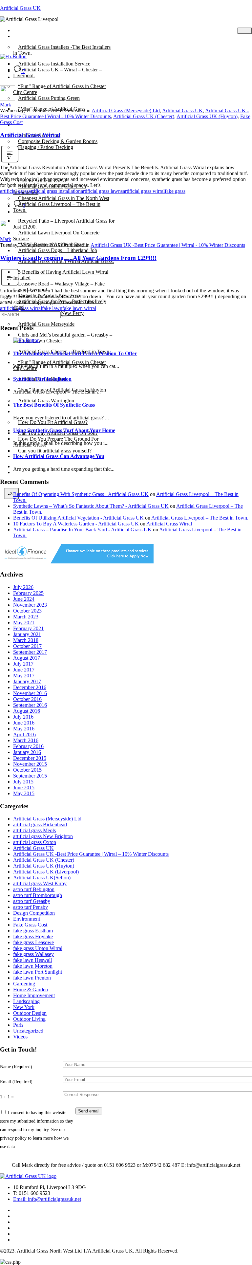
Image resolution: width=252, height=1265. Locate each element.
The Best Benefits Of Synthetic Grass (54, 405)
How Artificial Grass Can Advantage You (58, 456)
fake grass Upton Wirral (37, 948)
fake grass (175, 191)
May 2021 (23, 622)
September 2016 (30, 705)
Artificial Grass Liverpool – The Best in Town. (56, 207)
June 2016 (23, 722)
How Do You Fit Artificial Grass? (53, 422)
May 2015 (23, 793)
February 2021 (28, 628)
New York (23, 1007)
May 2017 (23, 675)
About (24, 124)
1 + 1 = (7, 1096)
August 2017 (26, 658)
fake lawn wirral (79, 308)
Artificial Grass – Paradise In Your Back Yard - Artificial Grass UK (82, 529)
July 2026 (23, 587)
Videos (20, 1036)
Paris (18, 1025)
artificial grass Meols (34, 830)
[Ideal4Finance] (77, 561)
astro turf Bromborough (37, 895)
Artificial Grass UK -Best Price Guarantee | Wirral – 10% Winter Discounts (91, 854)
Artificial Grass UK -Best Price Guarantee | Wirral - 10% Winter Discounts (168, 245)
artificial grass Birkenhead (40, 824)
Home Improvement (34, 995)
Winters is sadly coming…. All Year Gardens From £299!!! (78, 257)
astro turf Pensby (30, 907)
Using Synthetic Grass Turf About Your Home (64, 430)
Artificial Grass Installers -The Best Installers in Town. (62, 50)
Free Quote (29, 472)
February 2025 (28, 593)
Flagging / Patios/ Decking (45, 147)
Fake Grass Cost (30, 924)
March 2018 (25, 640)
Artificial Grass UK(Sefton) (42, 877)
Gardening (24, 983)
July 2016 (23, 717)
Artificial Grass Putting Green (49, 98)
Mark (5, 104)
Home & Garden (30, 989)
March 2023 (25, 616)
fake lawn (52, 308)
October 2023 (27, 611)
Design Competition (34, 913)
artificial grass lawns (102, 191)
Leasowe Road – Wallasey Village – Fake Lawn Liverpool (59, 286)
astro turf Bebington (33, 889)
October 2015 (27, 770)
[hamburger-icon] (244, 31)
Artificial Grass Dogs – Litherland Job (57, 250)
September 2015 (30, 776)
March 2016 (25, 740)
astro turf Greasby (31, 901)
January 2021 (27, 634)
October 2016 (27, 699)
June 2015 (23, 787)
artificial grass (14, 191)
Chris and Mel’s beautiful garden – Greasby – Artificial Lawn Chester (62, 337)
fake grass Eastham (33, 930)
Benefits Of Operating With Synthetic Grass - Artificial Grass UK (81, 494)
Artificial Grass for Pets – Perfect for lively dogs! (59, 304)
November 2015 (30, 764)
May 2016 (23, 728)
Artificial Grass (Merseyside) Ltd (126, 110)
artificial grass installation (55, 191)
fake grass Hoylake (33, 936)
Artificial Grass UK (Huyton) (207, 116)
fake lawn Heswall (32, 960)
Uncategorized (28, 1031)
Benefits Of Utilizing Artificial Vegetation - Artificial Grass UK (78, 518)
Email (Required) (16, 1081)
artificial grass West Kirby (40, 883)
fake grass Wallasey (33, 954)
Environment (26, 919)
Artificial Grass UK (20, 8)
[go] (64, 316)
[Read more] (9, 161)
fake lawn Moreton (32, 966)
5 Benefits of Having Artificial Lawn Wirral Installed (60, 275)
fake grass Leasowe (33, 942)
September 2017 (30, 652)
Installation (29, 411)
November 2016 (30, 693)
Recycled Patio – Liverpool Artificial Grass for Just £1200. (64, 223)
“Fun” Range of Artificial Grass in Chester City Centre (59, 89)
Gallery (25, 170)
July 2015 (23, 781)
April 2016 (24, 734)
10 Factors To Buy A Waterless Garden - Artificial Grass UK (76, 523)
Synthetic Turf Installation (42, 379)
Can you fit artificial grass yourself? (55, 450)
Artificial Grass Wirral (30, 135)
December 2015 (29, 758)
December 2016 (29, 687)
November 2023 (30, 605)
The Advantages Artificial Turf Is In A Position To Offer (75, 353)
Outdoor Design (30, 1013)
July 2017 (23, 664)
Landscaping (26, 1001)
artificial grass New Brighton (43, 836)
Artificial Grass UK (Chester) (143, 116)
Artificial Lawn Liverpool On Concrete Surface (56, 235)
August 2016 (26, 711)
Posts (23, 36)
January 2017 (27, 681)
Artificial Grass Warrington (46, 400)
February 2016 (28, 746)
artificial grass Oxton (34, 842)
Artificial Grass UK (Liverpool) (46, 871)
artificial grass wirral (144, 191)
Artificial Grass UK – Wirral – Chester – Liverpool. (57, 72)
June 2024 (23, 599)
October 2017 (27, 646)
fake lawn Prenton (32, 978)
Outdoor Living (29, 1019)
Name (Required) (16, 1066)
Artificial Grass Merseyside (46, 324)
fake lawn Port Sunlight (37, 972)
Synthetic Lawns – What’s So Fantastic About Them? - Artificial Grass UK (91, 506)
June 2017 (23, 669)
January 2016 (27, 752)
